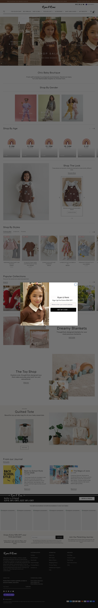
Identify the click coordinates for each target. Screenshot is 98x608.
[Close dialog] (75, 284)
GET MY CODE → (63, 310)
